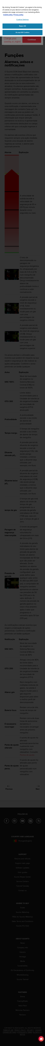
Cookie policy (8, 15)
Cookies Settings (22, 20)
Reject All (22, 26)
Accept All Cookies (22, 32)
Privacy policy (18, 15)
